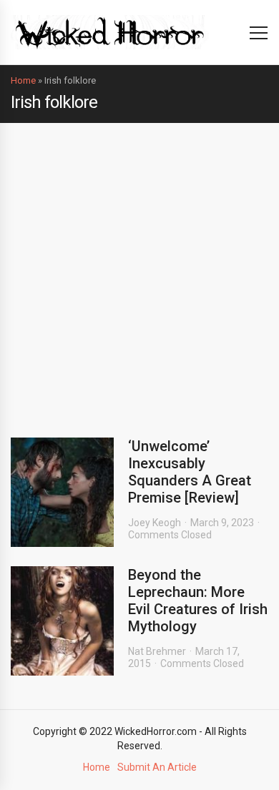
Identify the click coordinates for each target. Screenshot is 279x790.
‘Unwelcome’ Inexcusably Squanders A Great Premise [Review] (189, 472)
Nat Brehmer (157, 651)
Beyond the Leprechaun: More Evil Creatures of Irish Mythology (198, 600)
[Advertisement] (139, 269)
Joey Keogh (154, 522)
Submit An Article (157, 767)
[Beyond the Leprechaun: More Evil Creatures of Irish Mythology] (62, 621)
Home (23, 80)
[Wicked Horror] (110, 32)
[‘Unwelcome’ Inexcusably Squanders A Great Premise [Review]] (62, 492)
